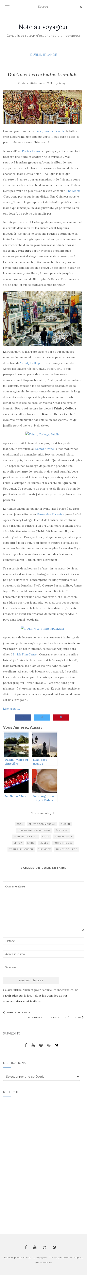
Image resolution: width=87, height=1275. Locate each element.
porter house (63, 843)
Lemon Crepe (44, 449)
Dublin (36, 55)
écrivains (62, 830)
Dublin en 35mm (17, 1012)
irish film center (25, 836)
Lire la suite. (11, 708)
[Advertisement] (19, 1163)
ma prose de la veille (51, 131)
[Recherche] (81, 7)
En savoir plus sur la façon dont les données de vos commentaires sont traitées (40, 995)
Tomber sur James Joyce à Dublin (55, 1017)
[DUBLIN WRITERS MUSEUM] (42, 628)
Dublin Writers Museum (34, 830)
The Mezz (73, 191)
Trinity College (30, 363)
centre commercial (42, 824)
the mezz (44, 849)
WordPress (46, 1262)
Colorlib (67, 1257)
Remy (61, 83)
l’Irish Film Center (25, 654)
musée (44, 843)
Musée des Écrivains (50, 514)
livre (30, 843)
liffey (18, 843)
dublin (65, 824)
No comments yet (42, 813)
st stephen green (21, 849)
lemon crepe (64, 836)
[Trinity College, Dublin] (42, 434)
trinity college (66, 849)
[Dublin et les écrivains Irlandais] (42, 107)
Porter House (31, 151)
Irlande (50, 55)
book (19, 824)
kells (46, 836)
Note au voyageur (43, 27)
